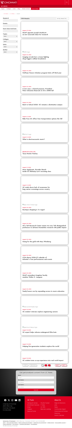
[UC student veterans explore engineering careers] (44, 300)
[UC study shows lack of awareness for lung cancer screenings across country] (44, 179)
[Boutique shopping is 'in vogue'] (44, 198)
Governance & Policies (61, 411)
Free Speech (15, 424)
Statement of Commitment (39, 422)
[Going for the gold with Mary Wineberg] (44, 234)
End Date (13, 29)
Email (29, 407)
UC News (12, 13)
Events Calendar (59, 415)
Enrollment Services (33, 405)
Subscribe (36, 390)
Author (5, 50)
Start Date (6, 29)
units (4, 44)
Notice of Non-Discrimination (25, 422)
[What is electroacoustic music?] (44, 127)
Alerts (4, 422)
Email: (19, 375)
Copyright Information (24, 424)
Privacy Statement (7, 424)
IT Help (43, 405)
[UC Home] (9, 2)
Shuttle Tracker (45, 403)
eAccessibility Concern (60, 422)
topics (5, 34)
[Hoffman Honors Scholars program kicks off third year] (44, 66)
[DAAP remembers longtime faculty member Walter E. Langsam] (44, 267)
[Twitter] (9, 400)
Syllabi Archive (50, 422)
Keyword (6, 18)
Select (5, 36)
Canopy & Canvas (32, 403)
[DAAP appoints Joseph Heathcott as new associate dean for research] (44, 25)
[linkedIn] (19, 400)
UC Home (6, 13)
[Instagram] (12, 400)
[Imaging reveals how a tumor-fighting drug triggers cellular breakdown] (44, 44)
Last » (64, 365)
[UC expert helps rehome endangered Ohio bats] (44, 320)
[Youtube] (16, 400)
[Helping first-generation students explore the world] (44, 339)
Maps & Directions (59, 403)
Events (5, 23)
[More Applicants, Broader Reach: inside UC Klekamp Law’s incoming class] (44, 162)
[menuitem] (2, 9)
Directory (57, 413)
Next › (57, 365)
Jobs (55, 405)
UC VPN (43, 407)
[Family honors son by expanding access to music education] (44, 284)
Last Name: (21, 384)
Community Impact (60, 409)
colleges (6, 39)
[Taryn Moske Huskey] (44, 146)
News (56, 407)
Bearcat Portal (31, 411)
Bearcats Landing (46, 409)
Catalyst (29, 409)
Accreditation (34, 424)
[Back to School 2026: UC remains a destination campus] (44, 98)
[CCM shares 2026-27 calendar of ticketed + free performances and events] (44, 249)
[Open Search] (66, 2)
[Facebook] (5, 400)
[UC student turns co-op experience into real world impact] (44, 353)
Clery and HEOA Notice (12, 422)
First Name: (21, 380)
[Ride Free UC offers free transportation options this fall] (44, 112)
